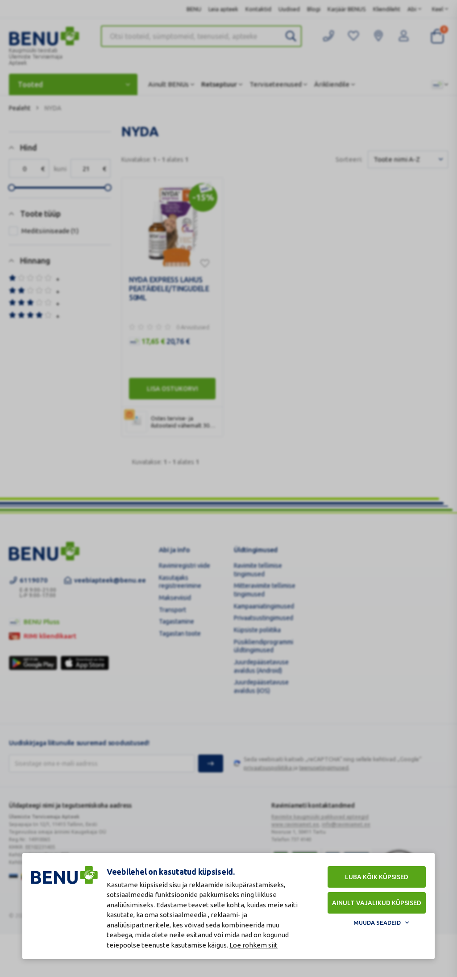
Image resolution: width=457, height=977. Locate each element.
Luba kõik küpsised (376, 877)
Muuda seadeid (377, 922)
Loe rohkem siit (253, 945)
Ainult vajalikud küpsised (376, 902)
